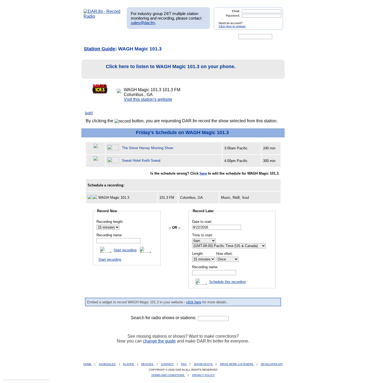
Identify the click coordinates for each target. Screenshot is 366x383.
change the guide (159, 341)
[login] (274, 21)
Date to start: (202, 222)
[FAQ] (187, 36)
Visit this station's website (148, 99)
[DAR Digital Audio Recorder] (92, 36)
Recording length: (110, 222)
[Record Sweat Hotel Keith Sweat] (114, 161)
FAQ (184, 364)
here (203, 173)
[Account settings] (209, 36)
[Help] (167, 36)
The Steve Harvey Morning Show (147, 148)
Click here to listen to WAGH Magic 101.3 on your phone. (171, 66)
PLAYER (129, 364)
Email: (236, 11)
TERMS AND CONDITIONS (168, 375)
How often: (224, 254)
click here (193, 302)
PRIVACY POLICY (203, 375)
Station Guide (99, 48)
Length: (198, 254)
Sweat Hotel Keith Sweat (141, 161)
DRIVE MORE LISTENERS (237, 364)
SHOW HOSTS (203, 364)
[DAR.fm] (102, 16)
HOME (87, 364)
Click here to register (232, 26)
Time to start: (202, 235)
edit (89, 113)
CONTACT (167, 364)
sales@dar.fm (143, 22)
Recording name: (109, 235)
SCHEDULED (107, 364)
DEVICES (147, 364)
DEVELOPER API (272, 364)
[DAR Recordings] (119, 36)
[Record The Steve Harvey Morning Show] (114, 148)
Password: (233, 15)
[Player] (145, 36)
